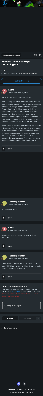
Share (10, 318)
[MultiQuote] (3, 149)
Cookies (31, 389)
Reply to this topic (21, 81)
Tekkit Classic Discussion (27, 73)
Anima (6, 71)
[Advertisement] (21, 29)
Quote (10, 149)
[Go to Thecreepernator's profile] (4, 203)
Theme (11, 389)
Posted (18, 93)
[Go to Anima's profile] (4, 91)
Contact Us (21, 389)
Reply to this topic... (14, 306)
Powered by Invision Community (21, 392)
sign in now (16, 291)
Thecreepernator (16, 202)
